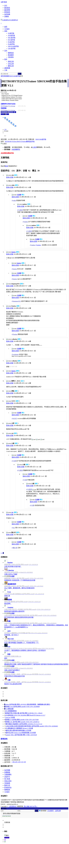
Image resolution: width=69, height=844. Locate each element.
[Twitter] (7, 816)
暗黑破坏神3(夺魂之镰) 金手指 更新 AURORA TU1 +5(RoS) (23, 713)
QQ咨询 (6, 837)
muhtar (26, 221)
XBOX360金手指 (14, 76)
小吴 (14, 461)
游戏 (5, 76)
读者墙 (6, 16)
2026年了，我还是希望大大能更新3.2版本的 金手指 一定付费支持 (25, 650)
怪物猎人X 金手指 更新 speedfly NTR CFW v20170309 (22, 719)
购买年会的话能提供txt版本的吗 (14, 611)
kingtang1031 (17, 301)
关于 (5, 5)
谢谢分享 (7, 596)
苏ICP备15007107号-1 (30, 806)
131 (5, 129)
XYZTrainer (22, 141)
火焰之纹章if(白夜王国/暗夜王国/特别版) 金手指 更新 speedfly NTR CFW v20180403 (32, 726)
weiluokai (16, 354)
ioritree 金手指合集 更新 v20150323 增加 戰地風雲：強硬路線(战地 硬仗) (27, 704)
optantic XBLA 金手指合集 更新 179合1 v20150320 (21, 735)
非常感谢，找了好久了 (11, 635)
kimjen (13, 252)
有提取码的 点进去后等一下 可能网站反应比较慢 (19, 580)
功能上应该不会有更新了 (12, 670)
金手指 (32, 141)
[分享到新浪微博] (9, 121)
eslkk (14, 200)
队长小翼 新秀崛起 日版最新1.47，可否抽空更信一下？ (21, 642)
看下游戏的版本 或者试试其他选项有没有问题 (18, 617)
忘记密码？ (51, 811)
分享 (7, 114)
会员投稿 (7, 14)
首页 (2, 76)
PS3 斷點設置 (9, 709)
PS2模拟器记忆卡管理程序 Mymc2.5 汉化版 (19, 728)
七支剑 (34, 147)
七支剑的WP (13, 806)
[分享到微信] (15, 126)
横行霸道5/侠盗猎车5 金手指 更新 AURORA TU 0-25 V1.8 (24, 724)
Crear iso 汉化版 (10, 717)
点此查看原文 (16, 149)
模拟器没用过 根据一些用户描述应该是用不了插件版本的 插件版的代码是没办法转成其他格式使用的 (36, 664)
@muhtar (38, 245)
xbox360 (16, 141)
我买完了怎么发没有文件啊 (13, 684)
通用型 (28, 141)
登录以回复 (9, 177)
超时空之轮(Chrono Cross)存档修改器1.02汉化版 (21, 732)
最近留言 (7, 8)
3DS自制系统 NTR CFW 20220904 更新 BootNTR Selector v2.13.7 (25, 715)
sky (12, 512)
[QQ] (3, 816)
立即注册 (58, 811)
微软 (7, 76)
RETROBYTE (9, 141)
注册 (2, 2)
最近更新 (7, 10)
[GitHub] (10, 816)
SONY (15, 418)
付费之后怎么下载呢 (10, 574)
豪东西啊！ (8, 603)
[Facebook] (5, 816)
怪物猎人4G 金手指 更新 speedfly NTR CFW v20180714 (22, 722)
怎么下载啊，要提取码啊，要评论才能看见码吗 (19, 588)
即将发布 (7, 12)
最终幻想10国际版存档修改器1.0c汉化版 (18, 730)
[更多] (5, 118)
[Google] (8, 816)
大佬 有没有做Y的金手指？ (13, 566)
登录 (5, 2)
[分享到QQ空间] (7, 119)
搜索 (19, 73)
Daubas (15, 334)
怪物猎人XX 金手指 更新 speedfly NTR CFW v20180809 (22, 706)
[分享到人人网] (13, 124)
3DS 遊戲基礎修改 (11, 711)
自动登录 (43, 811)
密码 (5, 658)
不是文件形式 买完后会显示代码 (14, 676)
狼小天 (15, 548)
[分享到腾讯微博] (11, 122)
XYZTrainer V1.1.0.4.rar (8, 106)
